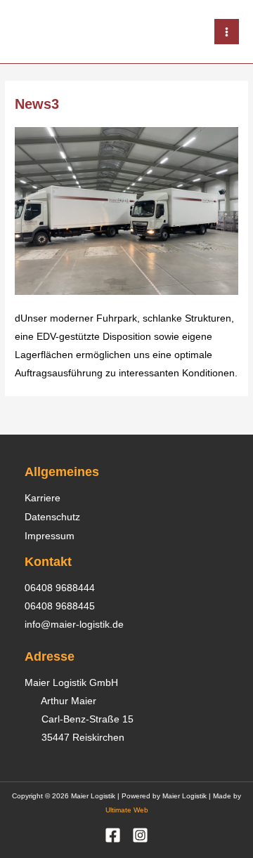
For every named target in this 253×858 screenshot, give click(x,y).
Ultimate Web (126, 810)
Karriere (42, 497)
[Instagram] (140, 835)
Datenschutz (52, 516)
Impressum (49, 535)
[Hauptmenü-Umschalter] (227, 31)
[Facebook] (113, 835)
